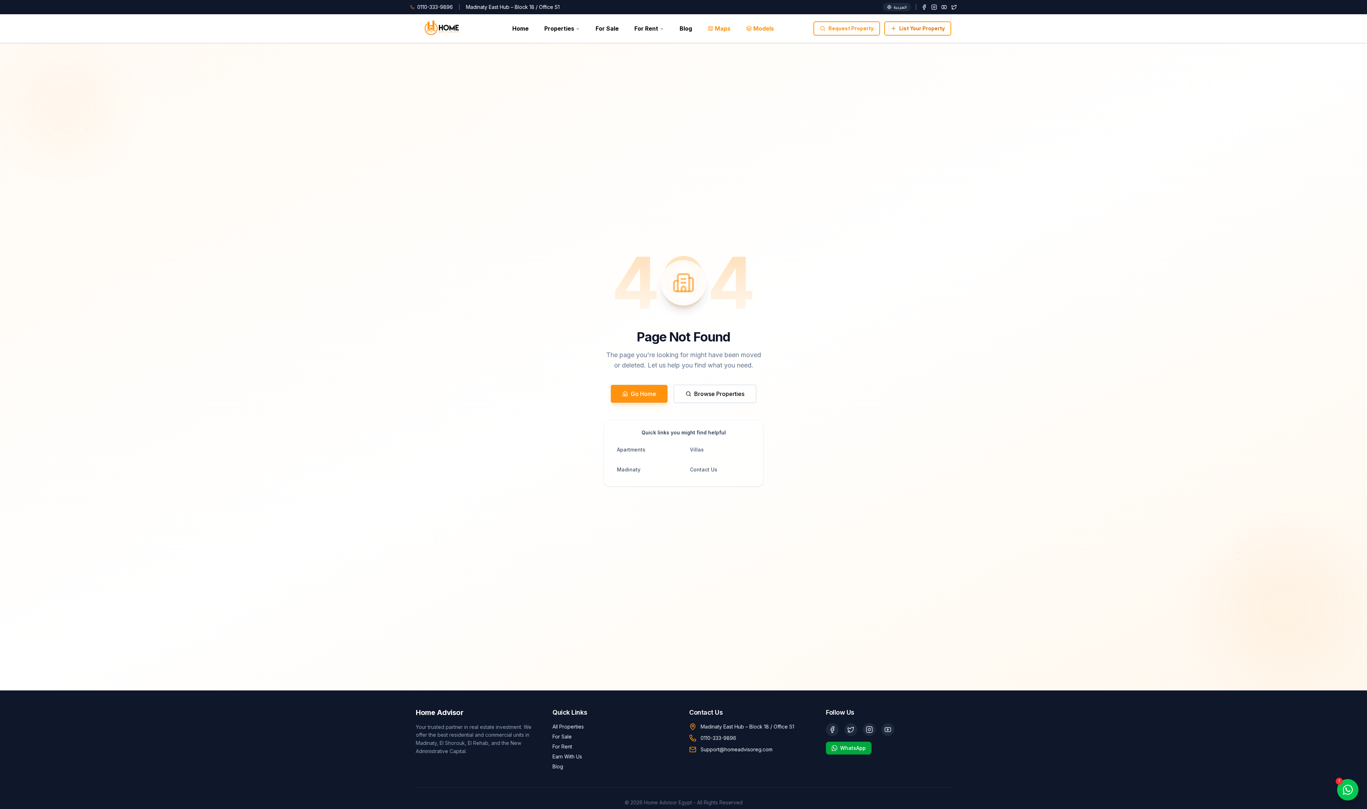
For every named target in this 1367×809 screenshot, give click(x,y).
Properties (559, 28)
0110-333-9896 (718, 738)
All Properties (568, 727)
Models (763, 28)
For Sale (607, 28)
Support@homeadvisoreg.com (736, 749)
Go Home (643, 393)
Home (520, 28)
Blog (686, 28)
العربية (900, 7)
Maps (722, 28)
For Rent (646, 28)
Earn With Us (567, 756)
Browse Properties (719, 393)
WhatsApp (853, 748)
